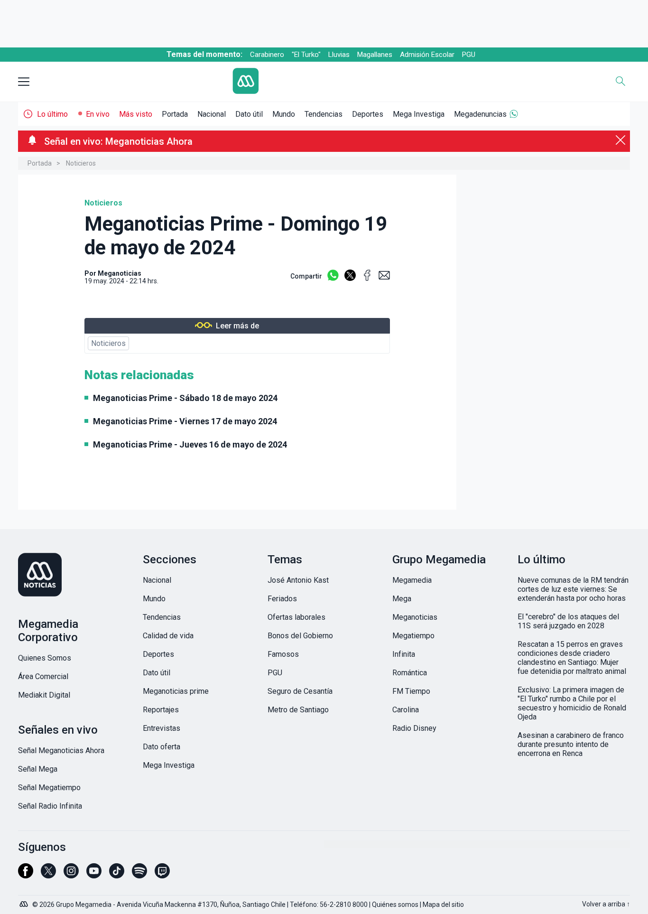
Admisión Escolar (427, 54)
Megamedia (412, 580)
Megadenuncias (480, 114)
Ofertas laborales (296, 617)
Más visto (135, 114)
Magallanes (374, 54)
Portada (175, 114)
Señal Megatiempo (49, 787)
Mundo (283, 114)
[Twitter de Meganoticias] (48, 875)
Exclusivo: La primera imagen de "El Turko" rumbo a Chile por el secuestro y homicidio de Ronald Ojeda (572, 703)
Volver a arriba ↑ (606, 904)
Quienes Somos (44, 657)
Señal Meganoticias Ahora (61, 750)
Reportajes (161, 709)
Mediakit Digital (44, 694)
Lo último (52, 114)
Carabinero (267, 54)
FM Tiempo (411, 691)
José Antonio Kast (298, 580)
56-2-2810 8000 (344, 904)
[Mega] (24, 901)
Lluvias (339, 54)
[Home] (317, 82)
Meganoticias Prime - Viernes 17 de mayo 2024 (185, 421)
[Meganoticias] (74, 575)
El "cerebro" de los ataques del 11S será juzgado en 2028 (568, 621)
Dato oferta (161, 746)
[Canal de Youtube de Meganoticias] (94, 875)
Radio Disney (414, 728)
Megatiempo (413, 635)
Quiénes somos (395, 904)
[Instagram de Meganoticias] (71, 875)
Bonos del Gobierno (300, 635)
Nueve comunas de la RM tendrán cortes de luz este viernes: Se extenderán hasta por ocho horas (573, 589)
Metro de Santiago (298, 709)
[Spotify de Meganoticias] (139, 875)
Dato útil (249, 114)
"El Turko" (306, 54)
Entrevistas (161, 728)
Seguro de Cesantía (300, 691)
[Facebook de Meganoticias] (25, 875)
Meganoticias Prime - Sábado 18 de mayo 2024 (185, 398)
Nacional (211, 114)
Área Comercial (43, 676)
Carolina (405, 709)
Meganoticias (119, 273)
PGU (468, 54)
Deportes (367, 114)
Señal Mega (37, 769)
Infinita (403, 654)
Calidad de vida (168, 635)
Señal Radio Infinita (50, 806)
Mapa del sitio (443, 904)
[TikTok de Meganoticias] (116, 875)
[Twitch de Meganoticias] (162, 875)
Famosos (283, 654)
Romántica (409, 672)
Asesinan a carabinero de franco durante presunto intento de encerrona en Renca (571, 744)
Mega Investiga (418, 114)
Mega (401, 598)
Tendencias (324, 114)
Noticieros (81, 163)
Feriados (282, 598)
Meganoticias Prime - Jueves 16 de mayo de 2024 (190, 444)
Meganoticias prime (176, 691)
